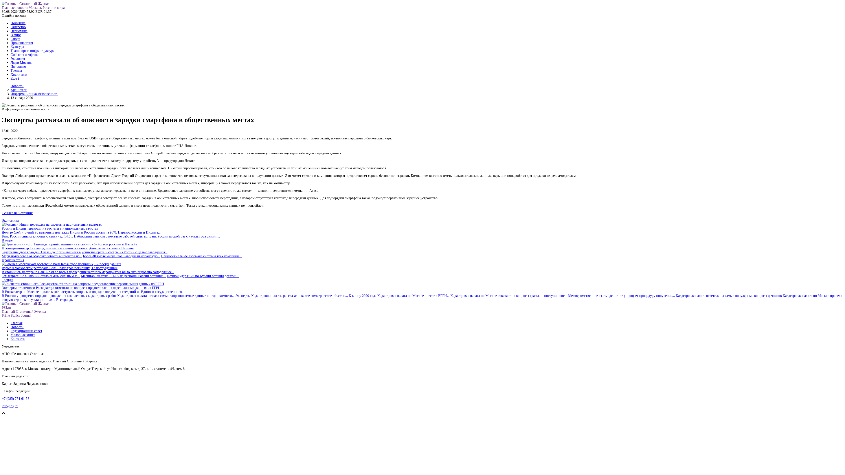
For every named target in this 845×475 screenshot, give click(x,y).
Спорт (15, 39)
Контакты (18, 339)
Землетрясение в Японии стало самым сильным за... (41, 276)
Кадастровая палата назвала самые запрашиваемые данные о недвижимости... (176, 296)
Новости (17, 86)
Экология (18, 58)
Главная (16, 323)
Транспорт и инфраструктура (33, 51)
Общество (18, 27)
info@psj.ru (10, 406)
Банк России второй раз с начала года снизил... (184, 236)
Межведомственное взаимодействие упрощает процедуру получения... (621, 296)
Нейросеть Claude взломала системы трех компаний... (201, 256)
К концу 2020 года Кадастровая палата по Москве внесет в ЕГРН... (399, 296)
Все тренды (64, 299)
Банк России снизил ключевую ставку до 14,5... (37, 236)
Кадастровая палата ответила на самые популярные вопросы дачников (729, 296)
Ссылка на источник (17, 213)
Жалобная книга (23, 335)
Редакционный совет (26, 331)
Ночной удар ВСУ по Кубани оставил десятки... (203, 276)
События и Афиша (25, 55)
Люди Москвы (21, 62)
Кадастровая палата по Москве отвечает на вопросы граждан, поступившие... (508, 296)
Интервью (18, 66)
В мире (16, 35)
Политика (18, 23)
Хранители (19, 74)
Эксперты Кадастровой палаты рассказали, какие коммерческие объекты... (291, 296)
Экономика (19, 31)
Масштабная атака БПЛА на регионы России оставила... (123, 276)
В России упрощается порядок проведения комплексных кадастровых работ (59, 296)
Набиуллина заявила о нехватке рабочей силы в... (111, 236)
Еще (14, 78)
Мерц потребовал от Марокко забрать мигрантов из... (42, 256)
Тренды (16, 70)
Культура (17, 47)
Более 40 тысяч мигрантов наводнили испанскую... (121, 256)
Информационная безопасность (34, 94)
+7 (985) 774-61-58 (15, 398)
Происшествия (22, 43)
